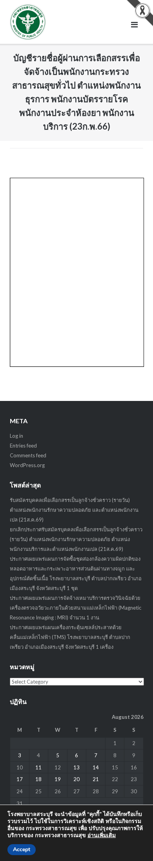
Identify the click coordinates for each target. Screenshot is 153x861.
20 (76, 779)
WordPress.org (27, 465)
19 (58, 779)
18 (38, 779)
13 (76, 767)
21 (96, 779)
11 (38, 767)
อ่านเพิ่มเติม (101, 835)
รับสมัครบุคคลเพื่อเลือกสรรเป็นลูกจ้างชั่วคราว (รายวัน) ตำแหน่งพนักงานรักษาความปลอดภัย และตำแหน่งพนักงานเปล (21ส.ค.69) (74, 510)
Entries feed (23, 445)
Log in (16, 436)
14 (96, 767)
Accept (21, 849)
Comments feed (28, 455)
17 (19, 779)
